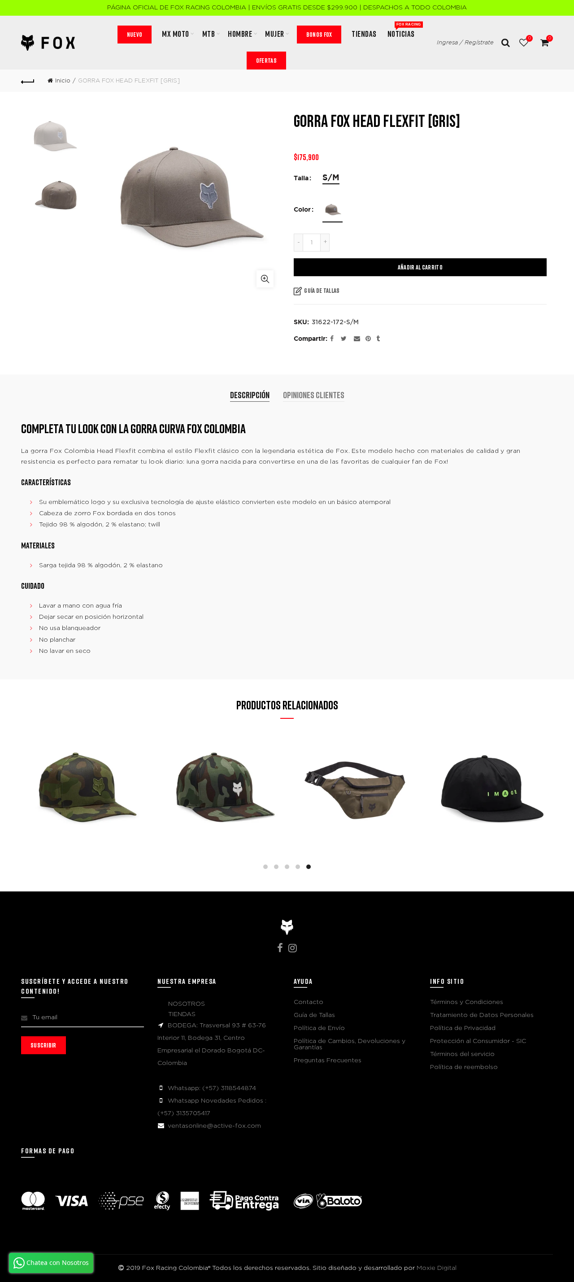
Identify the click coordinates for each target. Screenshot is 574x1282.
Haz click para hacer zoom (265, 278)
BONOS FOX (319, 34)
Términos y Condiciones (466, 1002)
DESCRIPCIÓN (250, 394)
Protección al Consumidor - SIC (478, 1041)
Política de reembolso (464, 1067)
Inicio (62, 81)
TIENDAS (182, 1014)
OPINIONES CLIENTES (313, 394)
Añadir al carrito (420, 267)
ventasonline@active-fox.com (214, 1126)
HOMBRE (240, 34)
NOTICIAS (404, 30)
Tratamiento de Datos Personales (482, 1015)
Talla (301, 178)
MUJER (274, 34)
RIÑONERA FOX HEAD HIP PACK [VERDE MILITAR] (354, 771)
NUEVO (135, 34)
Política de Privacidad (463, 1028)
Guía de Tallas (321, 290)
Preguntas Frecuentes (327, 1060)
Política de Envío (319, 1028)
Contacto (308, 1002)
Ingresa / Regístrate (465, 43)
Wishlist (529, 38)
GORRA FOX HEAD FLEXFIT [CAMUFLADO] (84, 772)
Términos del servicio (462, 1054)
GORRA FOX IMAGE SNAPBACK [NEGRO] (490, 772)
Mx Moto (175, 34)
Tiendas (364, 34)
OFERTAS (266, 60)
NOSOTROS (186, 1004)
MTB (208, 34)
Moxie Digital (437, 1268)
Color (302, 210)
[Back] (28, 81)
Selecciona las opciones (84, 829)
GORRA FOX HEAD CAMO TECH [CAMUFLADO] (219, 771)
